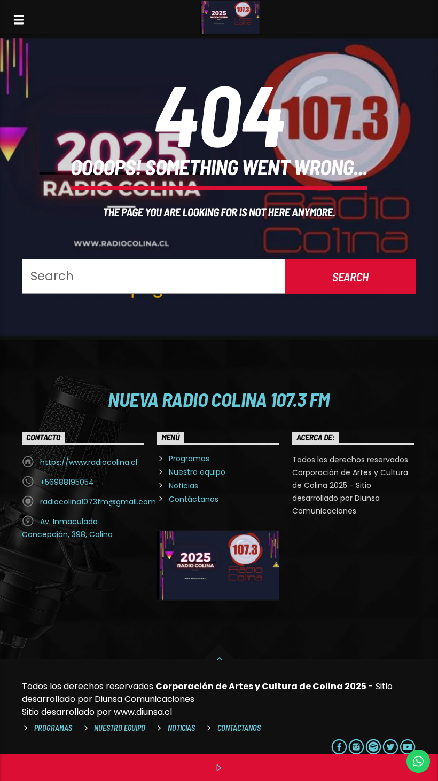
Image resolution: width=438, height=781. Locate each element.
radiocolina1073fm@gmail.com (98, 501)
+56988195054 (67, 482)
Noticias (183, 485)
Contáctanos (193, 499)
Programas (189, 458)
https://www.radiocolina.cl (88, 462)
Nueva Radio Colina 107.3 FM (219, 399)
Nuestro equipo (197, 472)
